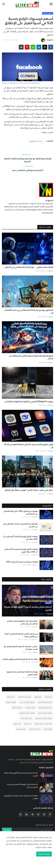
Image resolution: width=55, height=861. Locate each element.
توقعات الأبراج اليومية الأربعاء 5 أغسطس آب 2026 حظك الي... (20, 537)
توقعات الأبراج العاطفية (43, 718)
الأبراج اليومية (30, 707)
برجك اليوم (17, 723)
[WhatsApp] (33, 47)
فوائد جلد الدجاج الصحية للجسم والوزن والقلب (20, 659)
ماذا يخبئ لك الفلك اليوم (43, 723)
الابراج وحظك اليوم (24, 696)
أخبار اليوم (48, 696)
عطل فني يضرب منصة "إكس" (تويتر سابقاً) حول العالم (29, 490)
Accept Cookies (44, 854)
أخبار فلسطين (21, 729)
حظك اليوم (11, 696)
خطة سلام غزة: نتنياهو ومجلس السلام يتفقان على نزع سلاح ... (22, 622)
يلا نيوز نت (49, 39)
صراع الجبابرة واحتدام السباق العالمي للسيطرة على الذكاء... (31, 357)
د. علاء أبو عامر (33, 639)
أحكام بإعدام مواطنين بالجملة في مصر (27, 170)
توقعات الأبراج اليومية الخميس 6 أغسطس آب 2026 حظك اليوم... (21, 550)
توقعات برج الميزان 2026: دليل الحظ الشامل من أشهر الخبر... (21, 512)
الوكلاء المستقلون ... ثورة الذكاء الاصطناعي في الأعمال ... (28, 267)
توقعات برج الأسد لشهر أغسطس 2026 (22, 562)
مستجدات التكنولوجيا (36, 141)
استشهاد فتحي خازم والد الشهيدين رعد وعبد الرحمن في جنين (22, 785)
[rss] (20, 814)
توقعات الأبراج (11, 702)
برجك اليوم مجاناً (26, 718)
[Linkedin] (26, 814)
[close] (52, 833)
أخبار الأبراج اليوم (34, 729)
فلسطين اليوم (17, 707)
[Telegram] (32, 814)
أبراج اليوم (38, 696)
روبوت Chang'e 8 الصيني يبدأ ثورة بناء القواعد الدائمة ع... (28, 401)
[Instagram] (38, 814)
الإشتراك (7, 830)
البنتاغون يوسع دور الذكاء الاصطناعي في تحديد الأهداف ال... (28, 311)
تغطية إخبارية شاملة (45, 702)
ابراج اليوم (27, 723)
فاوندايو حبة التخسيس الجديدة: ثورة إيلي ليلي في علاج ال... (20, 525)
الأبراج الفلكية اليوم (45, 712)
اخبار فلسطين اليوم (45, 707)
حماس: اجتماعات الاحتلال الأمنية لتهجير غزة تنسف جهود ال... (21, 647)
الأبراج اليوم (48, 729)
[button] (50, 47)
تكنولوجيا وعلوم (47, 13)
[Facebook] (50, 814)
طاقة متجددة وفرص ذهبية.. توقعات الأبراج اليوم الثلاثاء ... (21, 797)
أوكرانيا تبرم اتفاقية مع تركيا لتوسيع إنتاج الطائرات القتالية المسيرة (27, 159)
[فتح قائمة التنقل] (51, 4)
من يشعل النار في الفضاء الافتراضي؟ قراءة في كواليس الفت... (21, 635)
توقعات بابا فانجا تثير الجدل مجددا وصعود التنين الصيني (22, 673)
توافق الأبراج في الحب (26, 702)
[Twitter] (44, 814)
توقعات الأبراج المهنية (27, 712)
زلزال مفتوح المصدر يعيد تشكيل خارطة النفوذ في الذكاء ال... (28, 445)
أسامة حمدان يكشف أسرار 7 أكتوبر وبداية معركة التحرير (21, 774)
